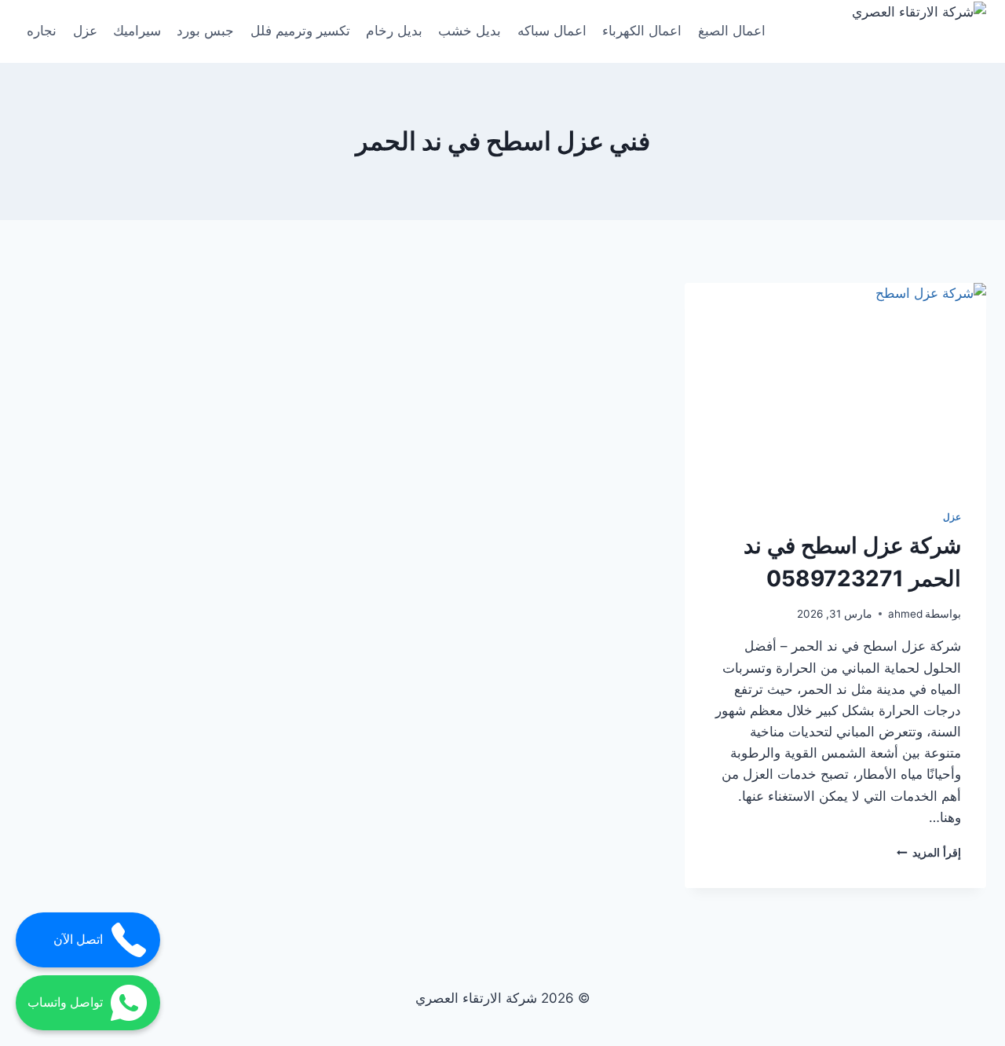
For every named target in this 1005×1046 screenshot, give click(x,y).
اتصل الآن (78, 939)
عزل (85, 31)
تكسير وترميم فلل (300, 31)
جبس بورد (205, 31)
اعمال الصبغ (732, 31)
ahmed (905, 613)
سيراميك (137, 31)
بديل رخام (394, 31)
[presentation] (835, 383)
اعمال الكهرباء (642, 31)
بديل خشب (469, 31)
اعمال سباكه (552, 31)
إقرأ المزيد (929, 852)
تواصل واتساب (65, 1002)
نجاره (42, 31)
